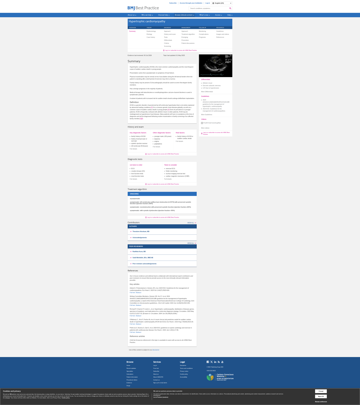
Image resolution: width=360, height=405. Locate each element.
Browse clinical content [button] (183, 15)
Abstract (138, 292)
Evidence (129, 382)
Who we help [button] (146, 15)
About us (156, 374)
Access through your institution (191, 3)
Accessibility (183, 377)
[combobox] (209, 8)
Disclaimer (183, 365)
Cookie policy (184, 374)
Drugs (128, 385)
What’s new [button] (204, 15)
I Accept (321, 391)
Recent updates (131, 368)
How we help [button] (163, 15)
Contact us (156, 380)
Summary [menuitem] (132, 31)
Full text (132, 292)
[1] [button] (152, 107)
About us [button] (131, 15)
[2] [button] (168, 109)
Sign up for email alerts (160, 382)
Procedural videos (132, 380)
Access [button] (217, 15)
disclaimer (155, 350)
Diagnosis (168, 28)
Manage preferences (321, 401)
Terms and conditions (186, 368)
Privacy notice (184, 371)
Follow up (203, 28)
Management (187, 28)
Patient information (132, 377)
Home (128, 365)
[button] (192, 222)
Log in (207, 3)
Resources (221, 28)
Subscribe (173, 3)
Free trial (156, 368)
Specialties (130, 371)
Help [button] (229, 15)
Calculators (130, 374)
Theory (150, 28)
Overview (133, 28)
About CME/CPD (158, 377)
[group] (162, 232)
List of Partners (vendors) (160, 397)
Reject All (321, 396)
